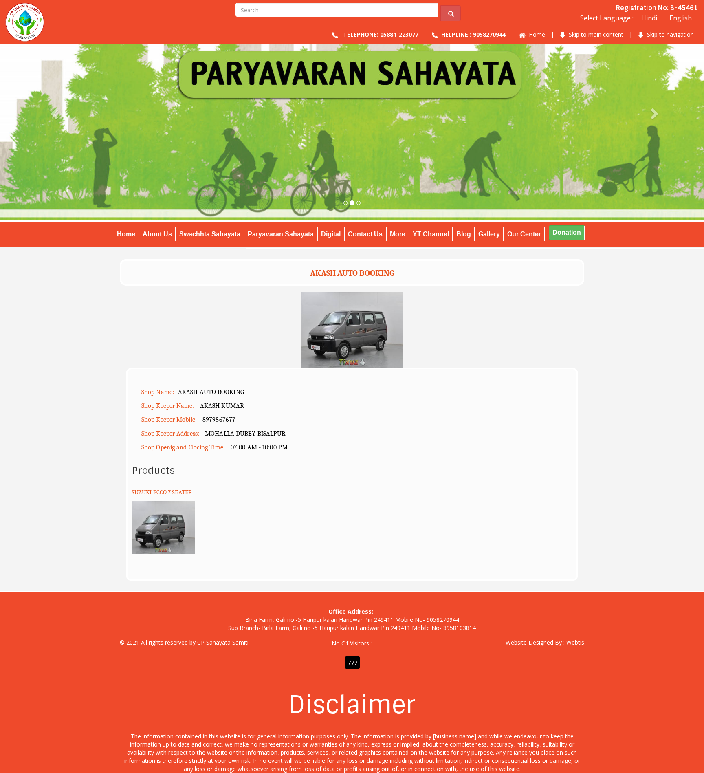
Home (535, 34)
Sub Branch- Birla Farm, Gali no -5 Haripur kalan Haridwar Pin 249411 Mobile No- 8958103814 (352, 628)
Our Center (524, 234)
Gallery (489, 234)
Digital (331, 234)
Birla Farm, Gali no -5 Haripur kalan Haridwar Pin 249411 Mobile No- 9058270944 (352, 619)
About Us (157, 234)
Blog (463, 234)
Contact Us (365, 234)
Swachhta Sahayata (209, 234)
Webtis (575, 642)
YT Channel (431, 234)
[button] (53, 132)
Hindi (649, 17)
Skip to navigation (669, 34)
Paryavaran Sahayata (281, 234)
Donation (566, 232)
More (397, 234)
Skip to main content (594, 34)
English (680, 17)
